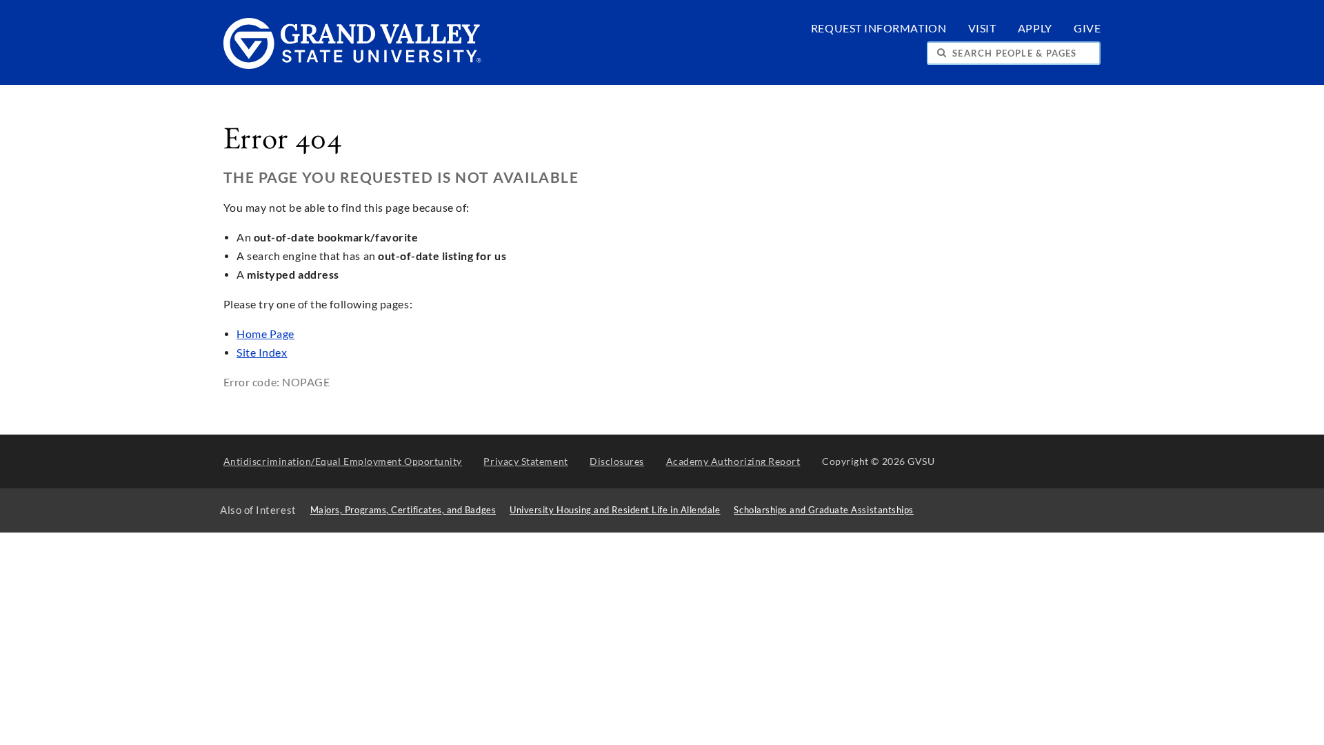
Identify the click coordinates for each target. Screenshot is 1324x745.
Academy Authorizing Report (733, 461)
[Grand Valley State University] (352, 65)
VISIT (982, 28)
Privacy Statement (525, 461)
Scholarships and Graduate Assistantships (823, 510)
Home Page (265, 334)
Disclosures (617, 461)
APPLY (1035, 28)
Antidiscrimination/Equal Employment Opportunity (342, 461)
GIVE (1087, 28)
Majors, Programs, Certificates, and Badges (403, 510)
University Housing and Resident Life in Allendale (615, 510)
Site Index (262, 352)
